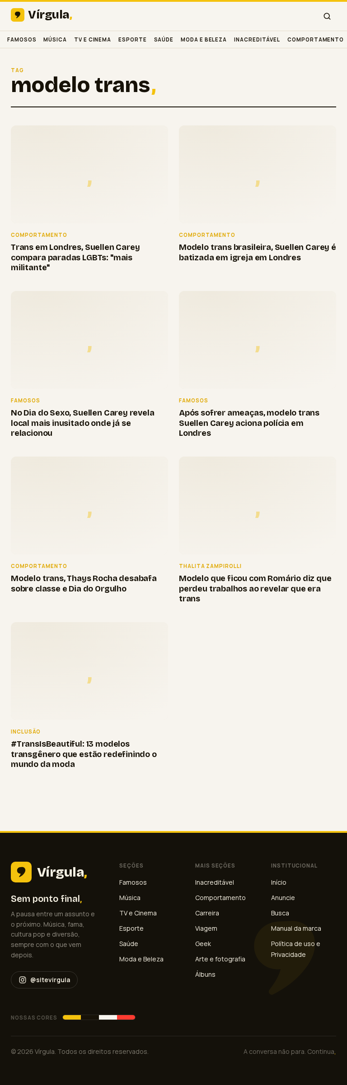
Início (278, 882)
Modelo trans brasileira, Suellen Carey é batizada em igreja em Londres (257, 252)
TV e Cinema (92, 39)
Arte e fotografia (220, 959)
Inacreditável (257, 39)
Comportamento (315, 39)
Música (55, 39)
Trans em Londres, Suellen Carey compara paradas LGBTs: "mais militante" (75, 257)
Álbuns (205, 974)
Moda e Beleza (204, 39)
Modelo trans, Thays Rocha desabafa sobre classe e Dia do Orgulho (84, 583)
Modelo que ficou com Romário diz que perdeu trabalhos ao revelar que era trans (255, 588)
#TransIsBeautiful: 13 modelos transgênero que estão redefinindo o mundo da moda (84, 754)
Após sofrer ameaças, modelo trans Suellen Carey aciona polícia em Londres (249, 423)
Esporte (132, 39)
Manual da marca (296, 928)
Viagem (206, 928)
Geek (203, 943)
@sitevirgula (50, 979)
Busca (280, 913)
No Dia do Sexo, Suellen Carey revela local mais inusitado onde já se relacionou (83, 423)
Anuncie (283, 897)
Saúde (164, 39)
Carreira (207, 913)
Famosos (21, 39)
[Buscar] (327, 16)
